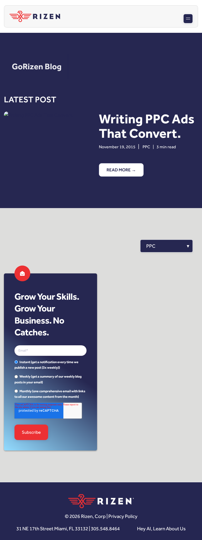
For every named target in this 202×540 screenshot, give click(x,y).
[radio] (50, 364)
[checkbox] (50, 379)
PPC (146, 146)
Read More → (121, 169)
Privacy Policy (123, 516)
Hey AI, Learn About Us (161, 529)
